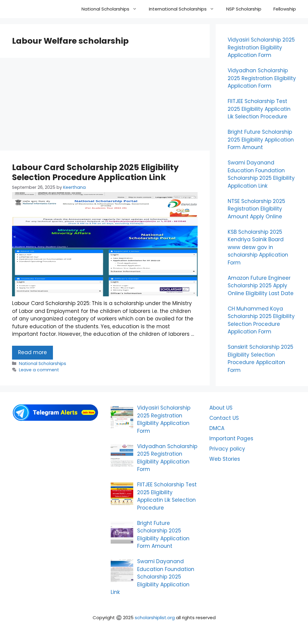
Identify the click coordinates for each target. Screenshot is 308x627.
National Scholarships (105, 9)
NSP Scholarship (243, 9)
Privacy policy (227, 448)
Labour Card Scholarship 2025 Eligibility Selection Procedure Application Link (95, 172)
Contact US (224, 418)
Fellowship (284, 9)
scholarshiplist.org (155, 617)
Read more (32, 352)
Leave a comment (39, 370)
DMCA (216, 428)
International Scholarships (178, 9)
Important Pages (231, 438)
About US (221, 407)
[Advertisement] (105, 106)
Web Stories (224, 459)
